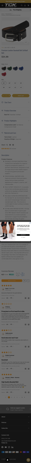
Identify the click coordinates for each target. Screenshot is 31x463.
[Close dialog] (30, 223)
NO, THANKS (23, 237)
